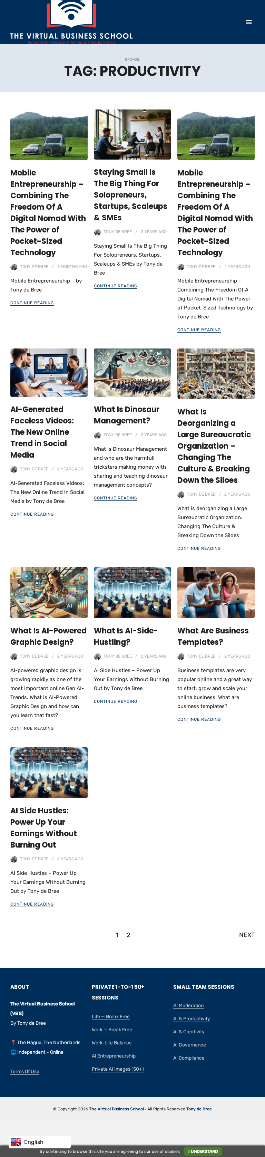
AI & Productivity (191, 1019)
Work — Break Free (112, 1030)
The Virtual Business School (116, 1109)
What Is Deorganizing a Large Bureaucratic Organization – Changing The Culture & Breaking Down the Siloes (214, 446)
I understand (203, 1151)
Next (247, 935)
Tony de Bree (34, 266)
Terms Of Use (24, 1071)
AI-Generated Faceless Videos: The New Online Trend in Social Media (42, 432)
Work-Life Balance (112, 1043)
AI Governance (189, 1045)
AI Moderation (188, 1005)
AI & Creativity (189, 1032)
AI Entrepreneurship (114, 1056)
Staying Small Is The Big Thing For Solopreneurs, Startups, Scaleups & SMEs (130, 195)
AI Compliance (189, 1058)
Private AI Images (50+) (118, 1069)
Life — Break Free (111, 1017)
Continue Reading (32, 302)
